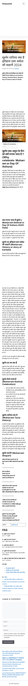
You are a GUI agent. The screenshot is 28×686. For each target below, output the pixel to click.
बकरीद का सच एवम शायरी (12, 570)
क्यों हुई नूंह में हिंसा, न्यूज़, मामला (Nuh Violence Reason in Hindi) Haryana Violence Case (12, 588)
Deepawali (7, 4)
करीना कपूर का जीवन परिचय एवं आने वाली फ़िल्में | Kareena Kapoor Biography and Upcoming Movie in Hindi (13, 664)
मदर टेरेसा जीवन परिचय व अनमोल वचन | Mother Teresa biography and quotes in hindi (13, 582)
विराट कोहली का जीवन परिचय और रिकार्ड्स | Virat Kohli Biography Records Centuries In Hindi (12, 653)
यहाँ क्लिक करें (14, 524)
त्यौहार (5, 577)
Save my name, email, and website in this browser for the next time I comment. (14, 635)
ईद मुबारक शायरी (10, 568)
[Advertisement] (14, 22)
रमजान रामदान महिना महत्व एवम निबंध (15, 572)
